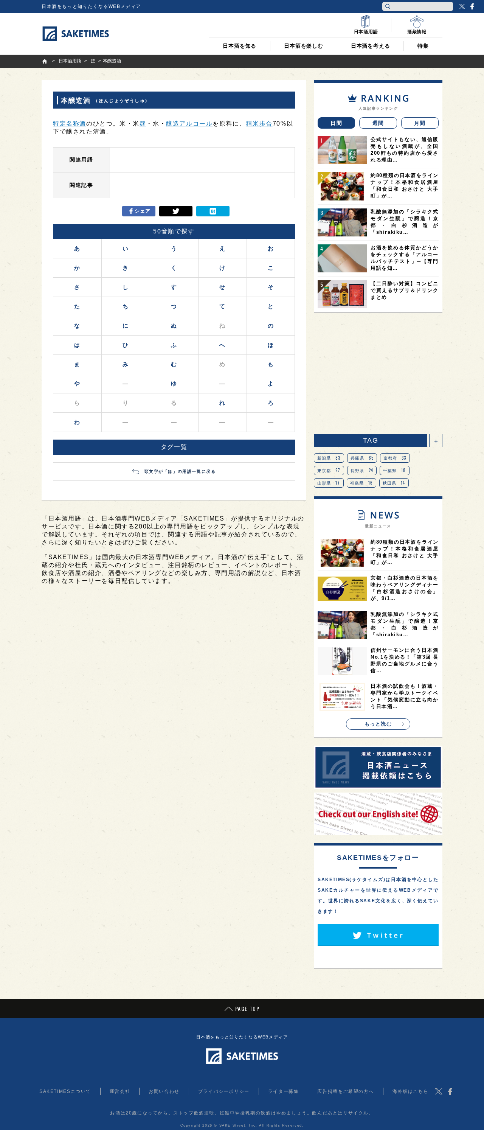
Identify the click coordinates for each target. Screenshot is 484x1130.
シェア (143, 211)
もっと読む (378, 724)
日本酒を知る (239, 46)
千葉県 (394, 470)
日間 (336, 123)
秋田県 (394, 483)
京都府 (394, 458)
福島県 (361, 483)
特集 (423, 46)
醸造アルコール (189, 123)
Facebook (471, 6)
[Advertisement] (378, 373)
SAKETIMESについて (65, 1091)
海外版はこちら (410, 1091)
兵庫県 (362, 458)
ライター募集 (283, 1091)
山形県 (328, 483)
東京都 (329, 470)
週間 (378, 123)
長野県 (362, 470)
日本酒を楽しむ (303, 46)
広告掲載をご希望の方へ (345, 1091)
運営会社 (120, 1091)
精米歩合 (259, 123)
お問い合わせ (164, 1091)
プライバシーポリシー (224, 1091)
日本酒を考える (370, 46)
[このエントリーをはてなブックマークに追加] (213, 211)
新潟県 (329, 458)
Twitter (462, 6)
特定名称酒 (69, 123)
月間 (420, 123)
